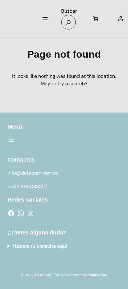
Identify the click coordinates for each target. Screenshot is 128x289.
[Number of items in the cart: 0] (95, 18)
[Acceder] (120, 18)
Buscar (69, 11)
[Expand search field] (68, 22)
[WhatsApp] (21, 213)
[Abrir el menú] (45, 18)
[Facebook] (11, 213)
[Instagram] (30, 213)
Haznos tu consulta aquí (40, 246)
